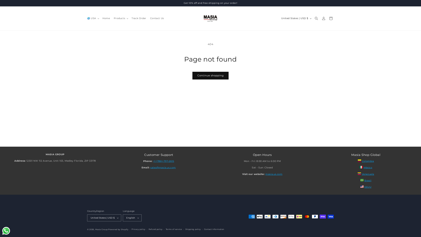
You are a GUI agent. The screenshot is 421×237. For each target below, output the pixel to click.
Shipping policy (193, 229)
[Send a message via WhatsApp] (6, 230)
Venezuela (368, 174)
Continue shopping (210, 75)
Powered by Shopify (118, 229)
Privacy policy (138, 229)
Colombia (368, 161)
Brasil (367, 180)
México (368, 167)
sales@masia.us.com (163, 167)
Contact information (214, 229)
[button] (92, 18)
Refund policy (155, 229)
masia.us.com (273, 174)
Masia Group (101, 229)
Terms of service (174, 229)
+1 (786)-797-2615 (163, 161)
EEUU (367, 186)
